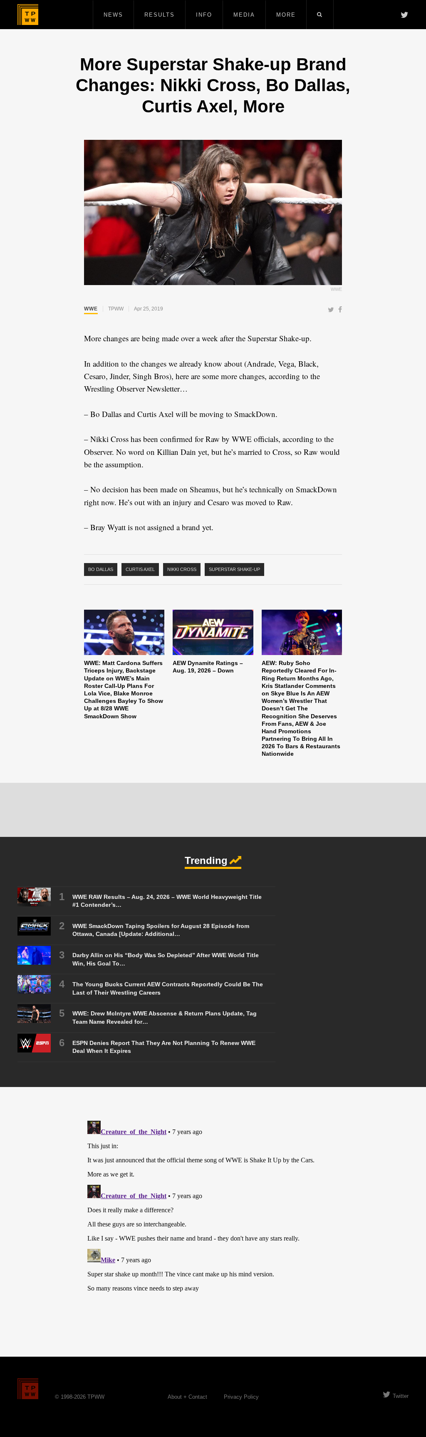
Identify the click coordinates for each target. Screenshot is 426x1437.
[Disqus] (213, 1221)
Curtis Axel (140, 569)
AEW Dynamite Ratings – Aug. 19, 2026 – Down (208, 667)
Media (244, 15)
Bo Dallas (100, 569)
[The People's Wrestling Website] (27, 14)
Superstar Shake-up (234, 569)
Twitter (401, 1396)
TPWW (116, 309)
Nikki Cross (181, 569)
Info (204, 15)
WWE (91, 309)
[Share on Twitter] (331, 310)
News (113, 15)
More (286, 15)
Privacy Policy (241, 1397)
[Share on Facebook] (340, 310)
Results (159, 15)
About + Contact (187, 1397)
